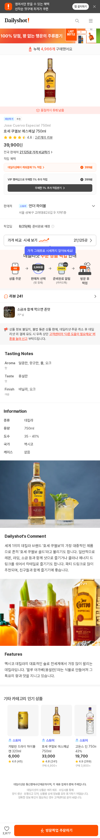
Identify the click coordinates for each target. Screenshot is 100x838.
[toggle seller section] (93, 206)
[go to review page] (95, 296)
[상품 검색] (77, 21)
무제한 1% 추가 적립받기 (48, 188)
